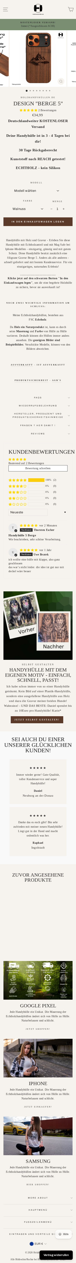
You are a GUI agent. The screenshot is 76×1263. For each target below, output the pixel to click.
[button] (29, 110)
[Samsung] (38, 1136)
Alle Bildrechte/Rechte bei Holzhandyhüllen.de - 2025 (38, 1259)
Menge (57, 201)
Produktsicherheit (31, 380)
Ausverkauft (22, 365)
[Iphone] (38, 1058)
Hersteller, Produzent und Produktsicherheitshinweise (38, 415)
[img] (29, 525)
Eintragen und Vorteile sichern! (38, 1234)
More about (38, 1198)
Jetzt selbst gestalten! (37, 719)
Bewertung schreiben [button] (37, 468)
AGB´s (56, 380)
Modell (36, 183)
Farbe (28, 201)
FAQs (38, 397)
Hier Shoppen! (38, 1184)
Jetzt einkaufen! (38, 1107)
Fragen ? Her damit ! (38, 425)
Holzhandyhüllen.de (38, 97)
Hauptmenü (38, 1210)
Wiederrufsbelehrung (38, 406)
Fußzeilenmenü (38, 1222)
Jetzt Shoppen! (38, 1029)
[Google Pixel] (38, 980)
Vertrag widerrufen (56, 1255)
